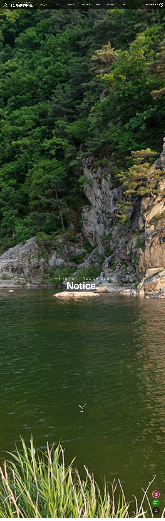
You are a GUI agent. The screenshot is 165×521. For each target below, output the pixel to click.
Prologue (43, 4)
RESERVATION (152, 4)
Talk (123, 4)
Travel (97, 4)
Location (57, 4)
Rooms (71, 4)
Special (84, 4)
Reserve (110, 4)
